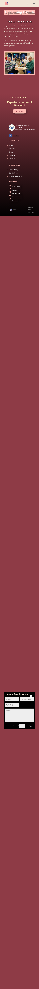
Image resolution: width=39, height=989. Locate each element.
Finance (14, 190)
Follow (16, 135)
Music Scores (16, 197)
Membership (16, 193)
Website (14, 200)
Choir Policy (16, 187)
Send (30, 726)
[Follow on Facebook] (10, 135)
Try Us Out (19, 111)
